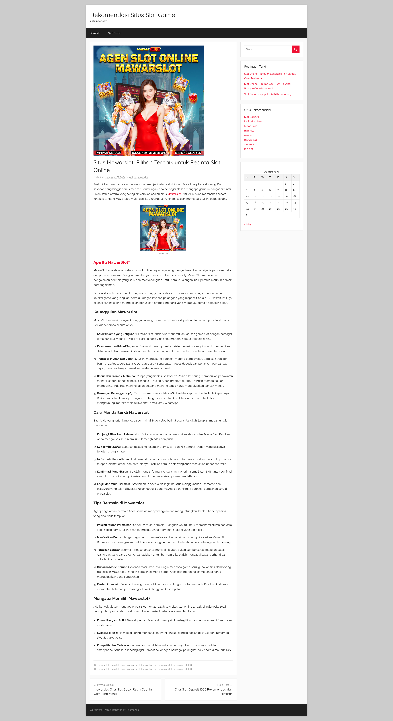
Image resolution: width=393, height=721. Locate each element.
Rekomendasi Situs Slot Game (132, 15)
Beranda (95, 33)
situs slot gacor (118, 665)
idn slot (248, 148)
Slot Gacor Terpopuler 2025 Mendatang (267, 94)
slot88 (188, 665)
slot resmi (162, 665)
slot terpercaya (176, 665)
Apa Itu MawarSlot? (111, 262)
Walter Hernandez (138, 177)
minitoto (249, 130)
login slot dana (253, 121)
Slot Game (114, 33)
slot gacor (132, 665)
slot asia (249, 144)
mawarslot (103, 665)
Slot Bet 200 (251, 116)
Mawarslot (250, 126)
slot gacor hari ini (147, 665)
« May (247, 224)
